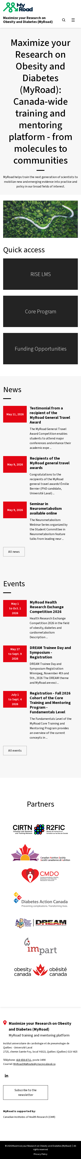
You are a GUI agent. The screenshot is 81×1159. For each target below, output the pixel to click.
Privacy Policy (40, 1154)
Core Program (40, 311)
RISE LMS (40, 274)
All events (15, 750)
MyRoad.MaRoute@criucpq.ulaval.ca (34, 1064)
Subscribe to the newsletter (26, 1092)
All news (14, 552)
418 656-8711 (23, 1060)
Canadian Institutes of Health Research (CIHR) (29, 1117)
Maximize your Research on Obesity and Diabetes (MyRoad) (28, 19)
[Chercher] (63, 20)
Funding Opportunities (40, 348)
